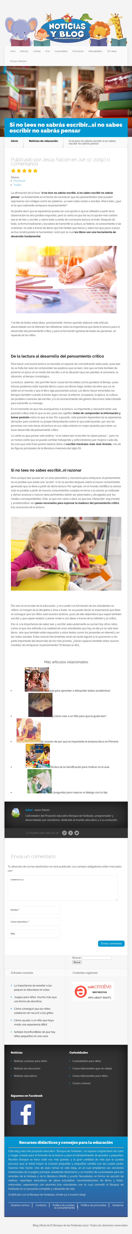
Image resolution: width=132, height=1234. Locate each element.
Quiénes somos (20, 1205)
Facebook (70, 833)
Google (64, 833)
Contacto (41, 1205)
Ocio (47, 51)
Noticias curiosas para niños (30, 1061)
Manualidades (95, 51)
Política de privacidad (93, 1205)
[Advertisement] (66, 93)
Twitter (76, 833)
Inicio (12, 51)
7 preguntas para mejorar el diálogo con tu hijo (80, 792)
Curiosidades (61, 51)
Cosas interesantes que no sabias (92, 1068)
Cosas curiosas (81, 1083)
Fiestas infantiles (18, 61)
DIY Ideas (112, 51)
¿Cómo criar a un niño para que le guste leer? (79, 716)
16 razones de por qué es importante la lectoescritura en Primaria (79, 741)
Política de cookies (64, 1205)
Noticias (24, 51)
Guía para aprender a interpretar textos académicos (79, 690)
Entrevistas (78, 51)
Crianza (36, 51)
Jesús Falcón (56, 159)
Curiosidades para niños (86, 1061)
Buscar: (76, 957)
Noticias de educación (43, 141)
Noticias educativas (25, 1075)
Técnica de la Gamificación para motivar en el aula (79, 767)
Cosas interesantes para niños (90, 1075)
